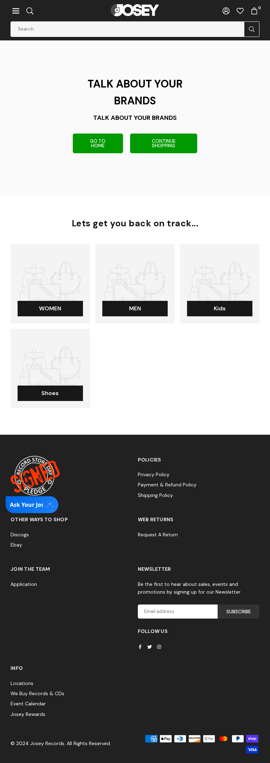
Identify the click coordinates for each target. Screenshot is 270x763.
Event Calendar (28, 703)
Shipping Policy (155, 495)
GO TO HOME (97, 143)
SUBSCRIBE (238, 612)
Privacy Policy (153, 474)
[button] (16, 11)
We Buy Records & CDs (37, 693)
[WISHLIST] (240, 11)
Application (24, 584)
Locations (22, 683)
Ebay (16, 545)
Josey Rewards (28, 714)
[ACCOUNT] (226, 11)
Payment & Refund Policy (167, 484)
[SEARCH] (30, 11)
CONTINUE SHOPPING (163, 143)
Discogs (20, 534)
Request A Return (158, 534)
